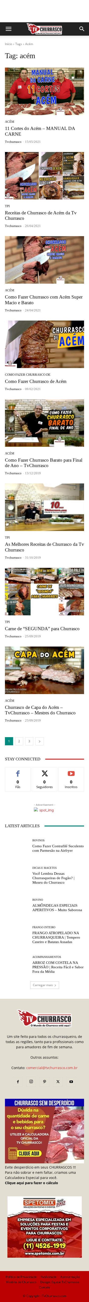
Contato (44, 1287)
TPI (7, 206)
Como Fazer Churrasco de (27, 374)
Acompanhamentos (46, 957)
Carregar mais (43, 985)
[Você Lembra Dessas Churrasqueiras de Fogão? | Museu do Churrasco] (17, 875)
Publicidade (48, 1277)
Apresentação (70, 1277)
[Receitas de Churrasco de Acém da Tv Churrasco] (44, 176)
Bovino (37, 900)
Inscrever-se (71, 771)
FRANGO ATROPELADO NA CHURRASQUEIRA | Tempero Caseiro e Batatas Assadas (56, 937)
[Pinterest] (44, 1082)
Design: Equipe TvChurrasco (59, 1282)
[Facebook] (18, 1082)
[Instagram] (31, 1082)
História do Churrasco (21, 1282)
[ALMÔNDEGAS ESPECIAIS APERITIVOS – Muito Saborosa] (17, 905)
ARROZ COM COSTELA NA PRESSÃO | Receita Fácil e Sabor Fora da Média (58, 967)
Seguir (44, 771)
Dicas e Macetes (44, 868)
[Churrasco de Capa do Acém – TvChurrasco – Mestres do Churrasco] (44, 670)
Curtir (18, 771)
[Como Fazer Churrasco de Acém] (44, 344)
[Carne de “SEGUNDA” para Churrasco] (44, 591)
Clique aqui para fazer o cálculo (31, 1182)
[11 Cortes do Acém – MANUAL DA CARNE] (44, 91)
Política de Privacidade (21, 1277)
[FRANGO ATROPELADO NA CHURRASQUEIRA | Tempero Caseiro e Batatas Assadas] (17, 935)
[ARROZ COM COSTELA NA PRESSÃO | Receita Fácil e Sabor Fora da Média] (17, 964)
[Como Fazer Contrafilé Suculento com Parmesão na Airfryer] (17, 846)
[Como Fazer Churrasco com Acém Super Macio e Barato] (44, 260)
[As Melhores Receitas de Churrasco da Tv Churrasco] (44, 507)
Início (8, 44)
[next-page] (39, 741)
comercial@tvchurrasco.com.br (52, 1067)
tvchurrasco (13, 142)
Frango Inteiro (43, 927)
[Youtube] (71, 1082)
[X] (58, 1082)
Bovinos (38, 840)
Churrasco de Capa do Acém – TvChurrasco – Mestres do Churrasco (40, 710)
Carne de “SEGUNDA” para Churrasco (42, 628)
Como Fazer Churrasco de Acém (36, 381)
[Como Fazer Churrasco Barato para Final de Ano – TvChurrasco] (44, 423)
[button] (8, 29)
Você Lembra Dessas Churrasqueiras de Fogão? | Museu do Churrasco (53, 878)
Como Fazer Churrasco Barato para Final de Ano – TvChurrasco (43, 462)
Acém (9, 121)
